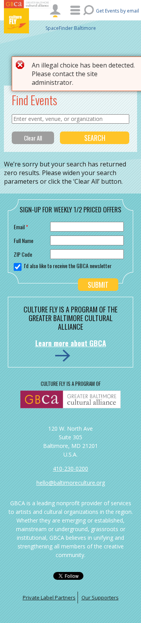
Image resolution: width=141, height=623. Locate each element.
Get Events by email (117, 10)
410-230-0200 (70, 468)
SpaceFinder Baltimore (70, 28)
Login (55, 10)
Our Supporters (100, 597)
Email (21, 227)
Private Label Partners (49, 597)
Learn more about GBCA (70, 343)
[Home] (27, 20)
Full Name (23, 240)
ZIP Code (23, 254)
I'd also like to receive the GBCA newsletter (68, 266)
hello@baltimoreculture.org (70, 482)
